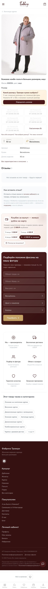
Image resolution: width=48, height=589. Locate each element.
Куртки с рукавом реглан (14, 432)
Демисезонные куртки (13, 422)
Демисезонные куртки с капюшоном (19, 412)
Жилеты (5, 476)
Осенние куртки (11, 417)
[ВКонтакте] (4, 461)
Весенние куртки (11, 407)
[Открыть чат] (43, 564)
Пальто (5, 486)
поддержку (7, 205)
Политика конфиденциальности (12, 555)
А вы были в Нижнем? (10, 504)
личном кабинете (30, 194)
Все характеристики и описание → (14, 161)
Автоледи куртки (10, 11)
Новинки (5, 483)
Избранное (6, 542)
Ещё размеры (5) (35, 128)
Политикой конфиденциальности (29, 565)
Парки (4, 490)
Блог (3, 520)
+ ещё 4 (31, 432)
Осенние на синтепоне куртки (16, 402)
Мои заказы (6, 535)
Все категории (7, 493)
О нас (4, 517)
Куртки (4, 480)
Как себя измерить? (7, 134)
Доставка (5, 511)
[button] (12, 72)
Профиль (5, 532)
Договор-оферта (30, 555)
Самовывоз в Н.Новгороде (12, 507)
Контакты (5, 514)
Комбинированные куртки (15, 427)
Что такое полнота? (36, 134)
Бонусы (5, 538)
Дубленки (5, 473)
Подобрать (12, 318)
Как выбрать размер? (22, 134)
